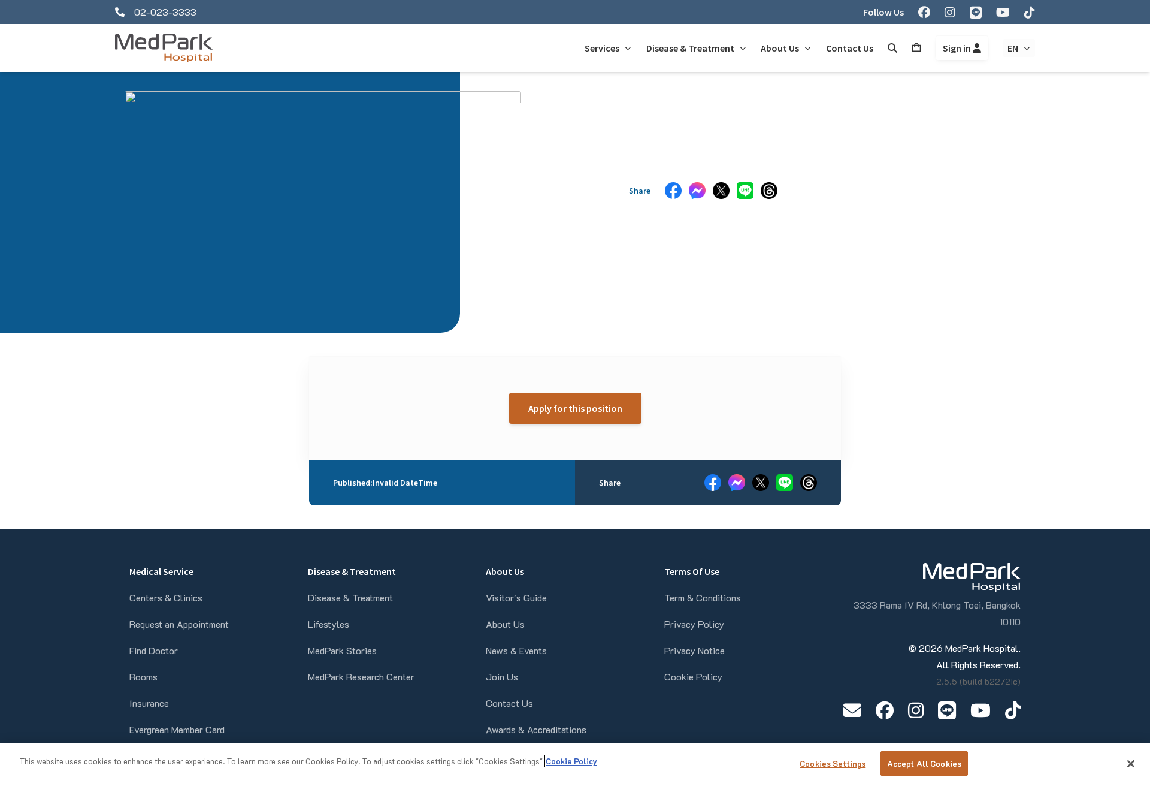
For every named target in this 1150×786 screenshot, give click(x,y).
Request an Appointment (179, 624)
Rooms (143, 676)
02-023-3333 (165, 11)
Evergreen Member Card (177, 729)
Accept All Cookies (924, 763)
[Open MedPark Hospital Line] (947, 710)
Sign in (958, 48)
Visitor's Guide (516, 597)
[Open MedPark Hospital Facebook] (885, 710)
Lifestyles (328, 624)
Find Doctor (153, 650)
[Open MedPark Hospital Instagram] (916, 710)
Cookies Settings (832, 763)
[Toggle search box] (892, 48)
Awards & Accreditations (536, 729)
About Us (505, 624)
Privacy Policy (694, 624)
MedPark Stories (342, 650)
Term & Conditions (702, 597)
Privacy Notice (694, 650)
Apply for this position (575, 408)
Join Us (502, 676)
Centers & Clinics (165, 597)
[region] (575, 764)
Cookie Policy (693, 676)
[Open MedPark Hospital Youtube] (980, 710)
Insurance (149, 703)
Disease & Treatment (350, 597)
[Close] (1131, 764)
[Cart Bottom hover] (916, 48)
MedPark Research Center (361, 676)
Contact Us (509, 703)
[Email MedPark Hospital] (852, 710)
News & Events (516, 650)
